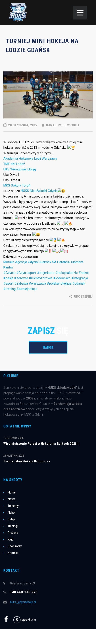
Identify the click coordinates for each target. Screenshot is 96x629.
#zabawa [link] (21, 283)
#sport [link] (8, 283)
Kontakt (13, 553)
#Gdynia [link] (9, 273)
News (11, 499)
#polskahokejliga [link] (59, 283)
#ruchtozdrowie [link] (40, 278)
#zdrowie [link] (21, 278)
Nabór (12, 513)
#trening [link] (9, 289)
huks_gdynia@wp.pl (23, 602)
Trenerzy (13, 506)
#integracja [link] (79, 278)
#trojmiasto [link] (45, 273)
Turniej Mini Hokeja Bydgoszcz (26, 461)
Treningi (13, 526)
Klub (10, 539)
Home (12, 492)
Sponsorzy (15, 546)
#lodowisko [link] (62, 278)
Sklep (11, 519)
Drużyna (13, 533)
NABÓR (48, 347)
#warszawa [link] (37, 283)
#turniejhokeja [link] (27, 289)
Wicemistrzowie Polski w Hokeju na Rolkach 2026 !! (41, 443)
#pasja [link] (8, 278)
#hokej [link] (84, 273)
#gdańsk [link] (78, 283)
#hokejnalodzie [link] (66, 273)
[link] (30, 159)
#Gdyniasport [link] (26, 273)
